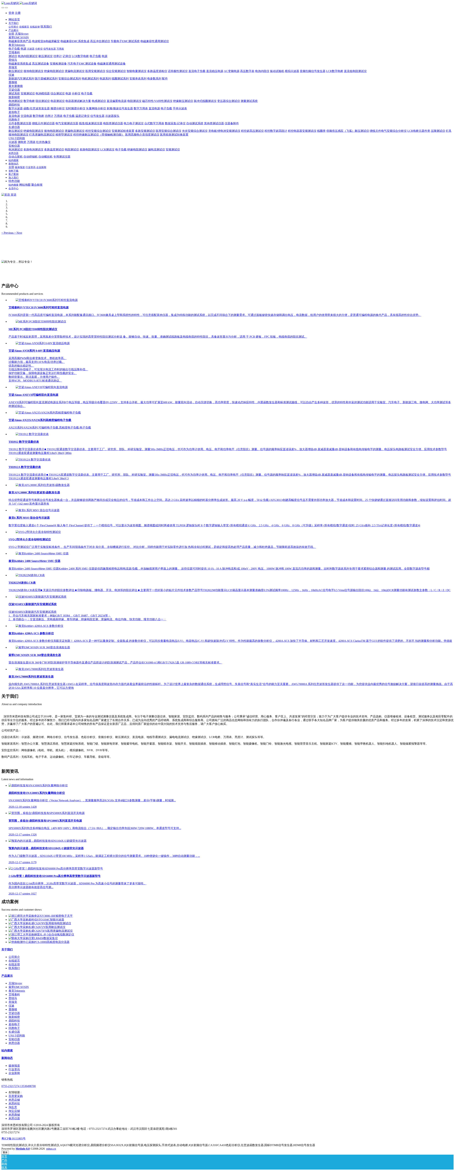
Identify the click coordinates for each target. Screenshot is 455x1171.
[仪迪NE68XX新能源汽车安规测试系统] (41, 596)
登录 (11, 12)
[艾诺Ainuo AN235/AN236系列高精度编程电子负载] (48, 412)
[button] (7, 232)
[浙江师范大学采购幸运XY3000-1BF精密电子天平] (41, 915)
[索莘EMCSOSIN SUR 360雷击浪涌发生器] (43, 647)
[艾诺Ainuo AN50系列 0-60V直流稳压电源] (43, 343)
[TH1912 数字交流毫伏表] (32, 434)
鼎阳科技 (14, 1020)
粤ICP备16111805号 (13, 1138)
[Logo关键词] (227, 3)
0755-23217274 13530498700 (18, 1086)
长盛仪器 (14, 1031)
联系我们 (14, 968)
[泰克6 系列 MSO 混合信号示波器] (38, 510)
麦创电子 (14, 1024)
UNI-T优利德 (17, 1035)
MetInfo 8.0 (23, 1148)
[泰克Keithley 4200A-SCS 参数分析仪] (39, 625)
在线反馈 (14, 964)
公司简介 (14, 956)
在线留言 (14, 960)
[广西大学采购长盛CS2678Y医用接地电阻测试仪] (40, 923)
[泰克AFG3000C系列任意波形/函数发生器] (43, 485)
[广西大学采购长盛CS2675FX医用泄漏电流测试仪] (41, 930)
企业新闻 (14, 1073)
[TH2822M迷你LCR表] (30, 575)
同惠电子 (14, 1028)
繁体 (5, 1152)
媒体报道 (14, 1065)
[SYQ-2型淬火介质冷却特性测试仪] (38, 531)
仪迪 (11, 1005)
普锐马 (13, 998)
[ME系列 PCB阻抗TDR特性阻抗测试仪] (41, 321)
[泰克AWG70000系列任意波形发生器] (40, 669)
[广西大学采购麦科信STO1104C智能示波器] (36, 919)
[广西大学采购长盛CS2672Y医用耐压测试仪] (37, 927)
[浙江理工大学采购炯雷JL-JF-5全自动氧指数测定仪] (41, 934)
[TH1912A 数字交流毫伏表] (33, 459)
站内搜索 (7, 1050)
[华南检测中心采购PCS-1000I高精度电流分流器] (39, 941)
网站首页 (14, 19)
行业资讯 (14, 1069)
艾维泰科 (14, 994)
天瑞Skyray (15, 983)
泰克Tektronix (17, 990)
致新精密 (14, 1016)
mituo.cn (51, 1148)
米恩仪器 (14, 1043)
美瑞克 (13, 1001)
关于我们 (7, 949)
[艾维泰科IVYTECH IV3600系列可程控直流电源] (47, 300)
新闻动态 (7, 1057)
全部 (11, 33)
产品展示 (7, 975)
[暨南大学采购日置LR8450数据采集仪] (33, 938)
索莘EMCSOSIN (19, 986)
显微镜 (13, 1009)
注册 (18, 12)
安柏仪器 (14, 1039)
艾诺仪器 (14, 1013)
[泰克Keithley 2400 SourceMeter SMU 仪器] (42, 553)
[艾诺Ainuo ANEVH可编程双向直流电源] (42, 387)
